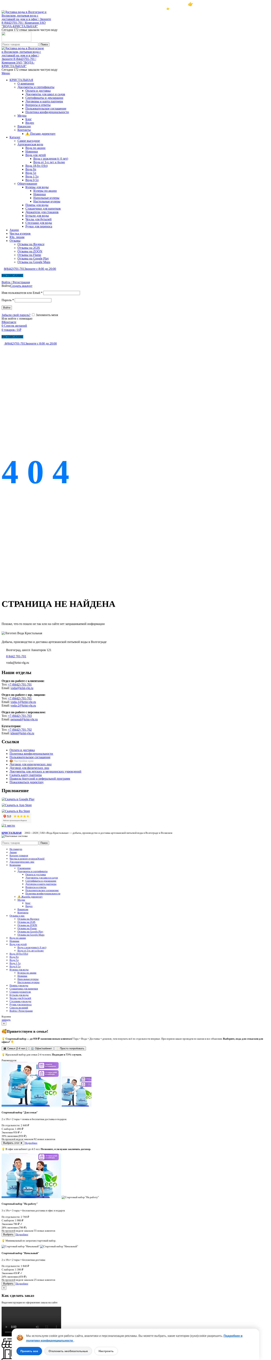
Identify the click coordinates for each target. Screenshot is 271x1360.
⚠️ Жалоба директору (30, 896)
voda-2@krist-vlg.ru (23, 705)
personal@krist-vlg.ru (24, 719)
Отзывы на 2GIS (28, 247)
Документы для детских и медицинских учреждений (45, 771)
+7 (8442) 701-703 (20, 715)
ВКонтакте (9, 322)
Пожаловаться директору (27, 782)
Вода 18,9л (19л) (36, 165)
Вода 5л (30, 173)
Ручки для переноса (38, 226)
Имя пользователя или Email (22, 292)
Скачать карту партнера (26, 775)
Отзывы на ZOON (29, 251)
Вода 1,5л (31, 176)
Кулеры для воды (37, 187)
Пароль (8, 300)
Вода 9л (30, 169)
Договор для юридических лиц (31, 764)
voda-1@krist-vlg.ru (23, 702)
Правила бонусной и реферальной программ (40, 778)
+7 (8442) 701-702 (20, 729)
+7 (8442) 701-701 (20, 684)
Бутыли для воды (37, 215)
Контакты (24, 130)
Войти (6, 307)
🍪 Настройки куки (22, 760)
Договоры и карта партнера (44, 101)
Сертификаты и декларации (44, 97)
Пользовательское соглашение (45, 108)
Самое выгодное (28, 140)
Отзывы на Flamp (29, 255)
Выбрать (8, 1234)
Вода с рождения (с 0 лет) (50, 158)
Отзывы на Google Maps (33, 262)
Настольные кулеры (46, 201)
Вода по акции (35, 148)
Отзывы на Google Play (33, 258)
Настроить (106, 1351)
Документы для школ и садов (45, 94)
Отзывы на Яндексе (30, 244)
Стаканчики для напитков (43, 208)
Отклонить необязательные (68, 1351)
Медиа (21, 115)
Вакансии (24, 126)
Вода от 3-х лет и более (49, 162)
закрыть (6, 1019)
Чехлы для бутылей (38, 219)
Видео (29, 122)
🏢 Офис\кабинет (41, 1048)
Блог (28, 119)
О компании (25, 83)
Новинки (31, 151)
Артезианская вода (30, 144)
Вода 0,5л (31, 180)
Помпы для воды (36, 205)
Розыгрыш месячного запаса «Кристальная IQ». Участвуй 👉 (135, 4)
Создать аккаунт (21, 285)
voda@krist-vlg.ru (22, 688)
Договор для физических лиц (29, 768)
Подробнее (31, 1142)
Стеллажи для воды (38, 222)
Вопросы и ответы (38, 105)
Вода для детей (35, 155)
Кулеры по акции (45, 190)
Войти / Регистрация (21, 1010)
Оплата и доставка (38, 90)
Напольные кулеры (46, 198)
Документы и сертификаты (35, 87)
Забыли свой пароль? (16, 315)
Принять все (29, 1351)
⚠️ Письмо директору (40, 133)
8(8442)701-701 (30, 268)
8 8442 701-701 (16, 656)
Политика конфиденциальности (47, 112)
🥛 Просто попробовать (70, 1048)
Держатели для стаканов (42, 212)
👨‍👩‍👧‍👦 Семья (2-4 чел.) (15, 1048)
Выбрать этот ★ (13, 1142)
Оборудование (27, 183)
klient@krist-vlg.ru (22, 733)
